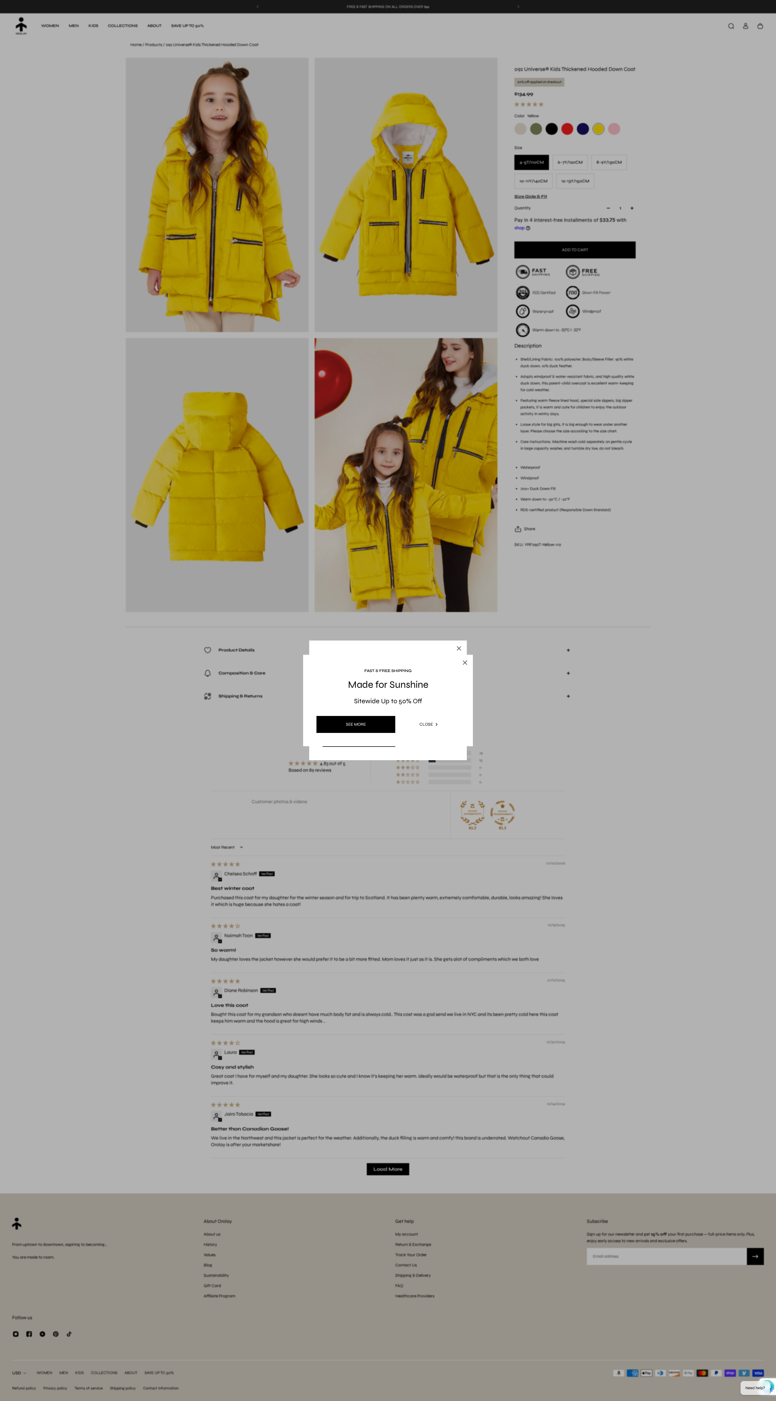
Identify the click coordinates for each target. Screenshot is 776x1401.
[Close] (458, 648)
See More (356, 724)
